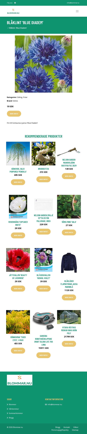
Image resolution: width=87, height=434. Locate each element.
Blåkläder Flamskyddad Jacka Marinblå (69, 284)
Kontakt (67, 427)
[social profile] (15, 3)
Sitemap (75, 430)
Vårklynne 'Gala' (69, 222)
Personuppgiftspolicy (60, 430)
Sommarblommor (16, 413)
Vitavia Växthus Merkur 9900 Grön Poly (69, 330)
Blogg (11, 418)
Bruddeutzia (43, 168)
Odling (19, 97)
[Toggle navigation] (77, 11)
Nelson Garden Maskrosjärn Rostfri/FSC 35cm (68, 162)
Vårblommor (14, 409)
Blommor (12, 404)
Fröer (25, 97)
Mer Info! (14, 114)
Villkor (75, 427)
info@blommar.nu (73, 3)
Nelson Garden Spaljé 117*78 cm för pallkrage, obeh (43, 218)
